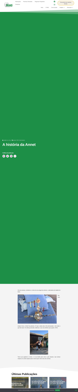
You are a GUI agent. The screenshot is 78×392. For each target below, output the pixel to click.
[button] (3, 156)
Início (42, 7)
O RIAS (47, 7)
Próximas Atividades (27, 1)
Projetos (61, 7)
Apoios (14, 140)
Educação (69, 7)
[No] (76, 390)
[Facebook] (54, 1)
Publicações (18, 1)
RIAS (18, 140)
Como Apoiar (54, 7)
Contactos (17, 4)
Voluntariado (22, 140)
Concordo (57, 390)
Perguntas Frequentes (40, 1)
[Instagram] (54, 4)
